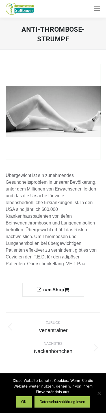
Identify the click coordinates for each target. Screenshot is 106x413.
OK (24, 402)
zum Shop (52, 289)
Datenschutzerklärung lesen (62, 402)
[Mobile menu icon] (97, 8)
